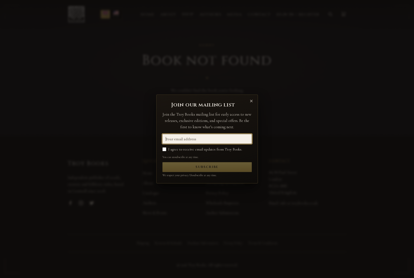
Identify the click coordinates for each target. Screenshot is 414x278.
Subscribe (207, 167)
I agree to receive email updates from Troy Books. (205, 149)
